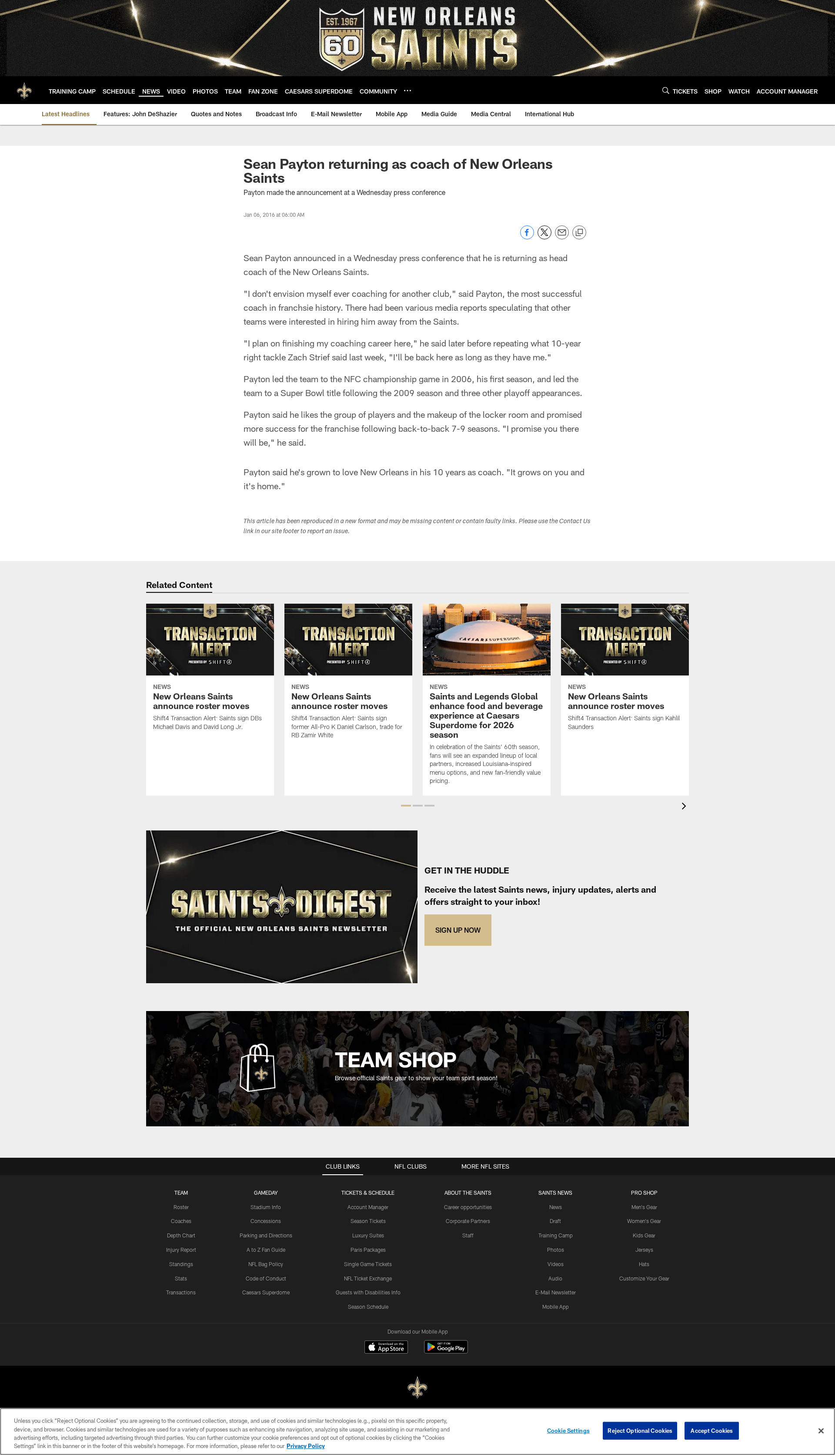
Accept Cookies (712, 1430)
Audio (555, 1278)
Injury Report (181, 1250)
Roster (181, 1207)
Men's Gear (644, 1207)
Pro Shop (644, 1193)
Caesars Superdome (266, 1292)
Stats (181, 1278)
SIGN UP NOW (458, 930)
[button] (406, 806)
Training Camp (555, 1235)
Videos (556, 1264)
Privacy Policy (306, 1445)
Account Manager (367, 1207)
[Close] (821, 1430)
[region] (417, 1431)
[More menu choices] (407, 90)
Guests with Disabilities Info (368, 1292)
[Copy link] (579, 232)
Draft (555, 1221)
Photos (555, 1250)
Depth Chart (181, 1235)
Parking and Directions (266, 1235)
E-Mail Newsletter (555, 1292)
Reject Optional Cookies (640, 1430)
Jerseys (644, 1250)
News (555, 1207)
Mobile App (555, 1307)
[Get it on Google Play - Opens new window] (446, 1351)
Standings (181, 1264)
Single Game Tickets (368, 1264)
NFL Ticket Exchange (368, 1278)
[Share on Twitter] (544, 237)
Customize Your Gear (644, 1278)
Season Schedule (368, 1307)
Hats (644, 1264)
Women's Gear (644, 1221)
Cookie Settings (568, 1430)
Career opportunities (468, 1207)
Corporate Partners (468, 1221)
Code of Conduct (266, 1278)
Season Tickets (368, 1221)
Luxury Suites (368, 1235)
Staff (468, 1235)
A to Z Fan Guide (266, 1250)
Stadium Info (265, 1207)
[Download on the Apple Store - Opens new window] (386, 1348)
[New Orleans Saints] (417, 1388)
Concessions (265, 1221)
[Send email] (562, 237)
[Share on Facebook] (527, 237)
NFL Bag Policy (265, 1264)
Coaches (181, 1221)
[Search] (665, 90)
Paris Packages (368, 1250)
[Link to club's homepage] (24, 90)
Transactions (181, 1292)
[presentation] (685, 807)
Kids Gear (644, 1235)
